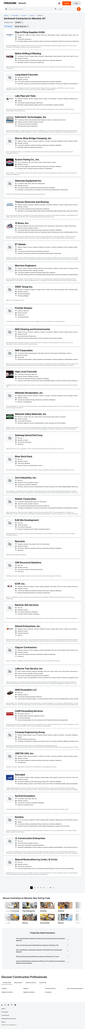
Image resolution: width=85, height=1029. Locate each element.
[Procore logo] (10, 3)
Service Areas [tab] (42, 982)
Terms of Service (5, 1015)
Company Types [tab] (7, 982)
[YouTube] (15, 1005)
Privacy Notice (4, 1012)
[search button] (79, 9)
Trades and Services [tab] (31, 982)
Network (22, 3)
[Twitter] (8, 1005)
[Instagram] (11, 1005)
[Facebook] (5, 1005)
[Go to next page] (53, 887)
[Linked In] (2, 1005)
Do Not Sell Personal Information (8, 1018)
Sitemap (3, 1022)
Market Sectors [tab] (18, 982)
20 (50, 887)
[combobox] (67, 9)
